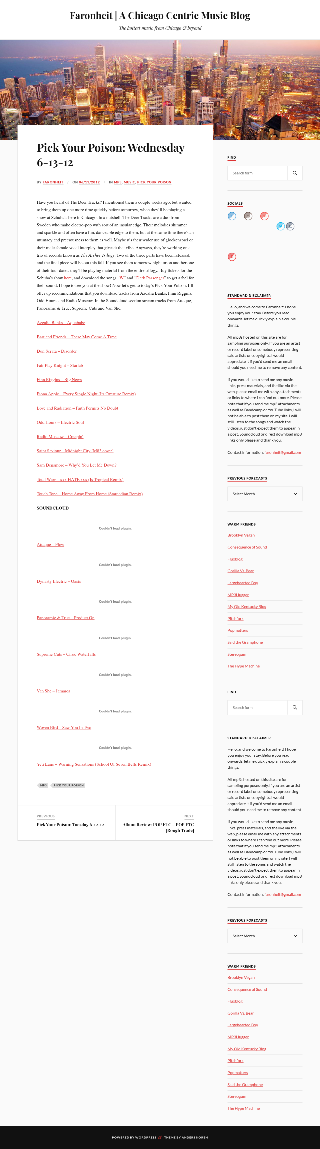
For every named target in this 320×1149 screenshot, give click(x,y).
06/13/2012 (89, 182)
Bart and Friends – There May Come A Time (77, 337)
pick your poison (154, 182)
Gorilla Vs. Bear (241, 570)
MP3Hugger (238, 594)
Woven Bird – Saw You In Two (64, 727)
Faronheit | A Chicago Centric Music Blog (160, 15)
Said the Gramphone (245, 642)
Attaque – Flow (50, 544)
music (129, 182)
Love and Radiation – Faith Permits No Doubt (77, 408)
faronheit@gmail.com (282, 452)
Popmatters (238, 630)
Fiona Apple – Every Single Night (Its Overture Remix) (86, 394)
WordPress (145, 1137)
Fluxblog (235, 559)
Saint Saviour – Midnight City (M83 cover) (75, 451)
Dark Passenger (150, 278)
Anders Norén (195, 1137)
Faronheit (53, 182)
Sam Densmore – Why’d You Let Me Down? (76, 465)
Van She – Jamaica (53, 691)
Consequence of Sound (247, 547)
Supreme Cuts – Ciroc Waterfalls (66, 654)
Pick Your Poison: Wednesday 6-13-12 (110, 154)
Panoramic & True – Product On (65, 617)
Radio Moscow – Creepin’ (60, 436)
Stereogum (237, 654)
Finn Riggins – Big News (59, 379)
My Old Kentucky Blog (247, 606)
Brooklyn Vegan (241, 535)
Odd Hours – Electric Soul (60, 422)
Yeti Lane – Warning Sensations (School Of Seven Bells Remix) (94, 764)
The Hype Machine (244, 665)
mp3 (118, 182)
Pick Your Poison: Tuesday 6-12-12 (70, 824)
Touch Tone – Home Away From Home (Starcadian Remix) (90, 494)
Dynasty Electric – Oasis (59, 581)
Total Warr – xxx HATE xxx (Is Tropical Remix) (80, 479)
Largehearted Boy (243, 582)
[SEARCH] (295, 173)
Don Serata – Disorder (57, 351)
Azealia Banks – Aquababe (61, 322)
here (68, 278)
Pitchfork (236, 618)
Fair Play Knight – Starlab (60, 365)
